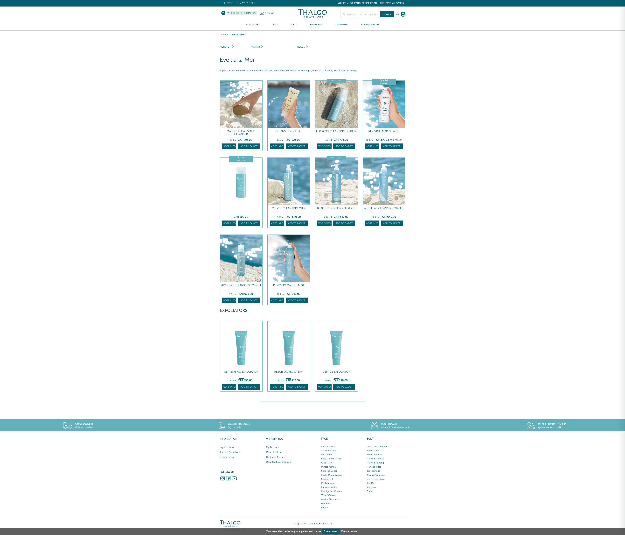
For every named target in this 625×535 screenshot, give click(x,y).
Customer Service (275, 457)
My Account (272, 447)
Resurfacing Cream (288, 371)
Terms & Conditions (230, 452)
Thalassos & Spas (246, 3)
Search (387, 14)
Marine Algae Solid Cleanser (241, 133)
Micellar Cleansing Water (383, 208)
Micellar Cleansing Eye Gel (241, 285)
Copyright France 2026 (320, 523)
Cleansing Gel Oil (288, 131)
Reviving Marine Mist (384, 131)
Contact (270, 13)
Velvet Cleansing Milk (288, 208)
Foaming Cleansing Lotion (336, 131)
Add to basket (249, 146)
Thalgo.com (299, 523)
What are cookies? (350, 531)
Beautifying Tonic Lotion (336, 208)
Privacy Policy (227, 457)
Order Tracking (274, 452)
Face (225, 34)
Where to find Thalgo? (241, 13)
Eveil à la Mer (238, 34)
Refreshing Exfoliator (241, 371)
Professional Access (392, 3)
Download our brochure (278, 462)
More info (229, 146)
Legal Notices (227, 447)
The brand (227, 3)
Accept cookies (331, 531)
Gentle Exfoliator (336, 371)
